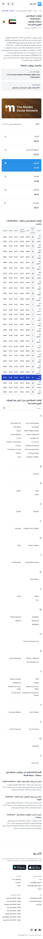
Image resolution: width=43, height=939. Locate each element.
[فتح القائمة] (3, 4)
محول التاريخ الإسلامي (34, 885)
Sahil (37, 679)
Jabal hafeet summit (32, 562)
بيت (40, 11)
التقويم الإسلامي (35, 882)
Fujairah (36, 511)
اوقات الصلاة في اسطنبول (12, 920)
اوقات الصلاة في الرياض (13, 913)
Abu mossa (17, 427)
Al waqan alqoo (33, 453)
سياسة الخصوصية (35, 901)
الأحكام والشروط (35, 898)
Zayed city (35, 763)
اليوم (37, 124)
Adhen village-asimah (31, 431)
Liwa (37, 600)
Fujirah (18, 511)
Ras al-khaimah (15, 658)
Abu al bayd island (32, 423)
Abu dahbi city (15, 423)
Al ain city (35, 442)
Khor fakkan (34, 579)
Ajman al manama (32, 434)
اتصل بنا (18, 882)
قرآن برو (39, 904)
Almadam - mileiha (32, 457)
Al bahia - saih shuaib (13, 442)
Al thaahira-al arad (14, 449)
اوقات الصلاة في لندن (13, 901)
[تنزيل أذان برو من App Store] (34, 867)
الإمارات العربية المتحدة (23, 11)
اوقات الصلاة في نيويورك (12, 904)
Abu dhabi (35, 427)
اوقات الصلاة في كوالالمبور (11, 917)
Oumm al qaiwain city (31, 641)
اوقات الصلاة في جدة (14, 910)
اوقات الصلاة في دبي (14, 907)
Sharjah (36, 683)
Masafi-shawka (16, 617)
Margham (35, 617)
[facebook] (39, 930)
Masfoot (18, 621)
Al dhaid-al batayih (32, 446)
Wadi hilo (35, 746)
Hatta (19, 545)
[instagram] (31, 930)
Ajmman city (34, 438)
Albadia (18, 453)
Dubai (37, 494)
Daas (37, 491)
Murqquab (35, 624)
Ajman (18, 431)
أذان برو (33, 4)
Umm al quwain (15, 729)
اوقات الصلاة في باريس (13, 898)
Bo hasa (36, 474)
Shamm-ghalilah (15, 679)
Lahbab (36, 596)
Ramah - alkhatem (33, 658)
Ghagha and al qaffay (31, 528)
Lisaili (19, 596)
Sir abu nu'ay (16, 693)
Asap (19, 457)
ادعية (39, 889)
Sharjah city (17, 683)
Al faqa (18, 446)
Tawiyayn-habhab (15, 712)
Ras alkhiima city (33, 662)
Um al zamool (34, 729)
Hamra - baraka (33, 545)
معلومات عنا (16, 879)
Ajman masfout (16, 434)
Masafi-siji (35, 621)
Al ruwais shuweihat (32, 449)
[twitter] (35, 930)
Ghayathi (18, 528)
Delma (18, 491)
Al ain (18, 438)
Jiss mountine (16, 562)
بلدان (35, 11)
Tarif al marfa (34, 712)
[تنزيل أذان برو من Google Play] (19, 867)
